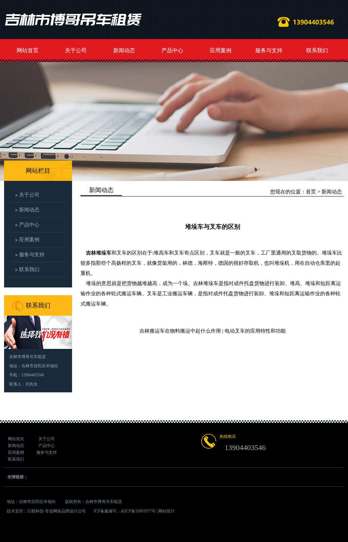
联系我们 (317, 50)
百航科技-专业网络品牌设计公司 (56, 511)
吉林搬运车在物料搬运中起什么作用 (180, 331)
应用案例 (220, 50)
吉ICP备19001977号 (138, 511)
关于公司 (76, 50)
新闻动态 (124, 50)
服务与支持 (268, 50)
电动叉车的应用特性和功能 (255, 331)
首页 (311, 191)
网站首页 (27, 50)
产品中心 (172, 50)
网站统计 (166, 511)
